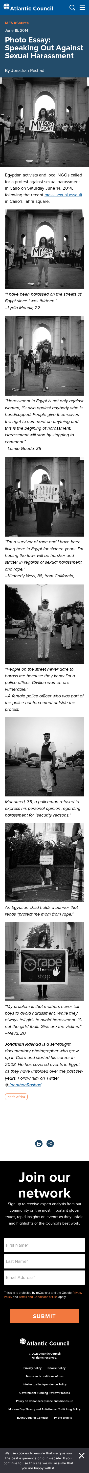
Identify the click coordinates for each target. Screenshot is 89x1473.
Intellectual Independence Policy (45, 1384)
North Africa (16, 1097)
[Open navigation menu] (82, 7)
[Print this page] (39, 1143)
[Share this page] (50, 1143)
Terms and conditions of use (45, 1376)
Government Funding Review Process (44, 1393)
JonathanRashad (24, 1085)
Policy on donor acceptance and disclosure (44, 1401)
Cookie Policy (56, 1368)
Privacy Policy (32, 1368)
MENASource (17, 23)
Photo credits (63, 1417)
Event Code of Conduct (32, 1417)
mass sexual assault (63, 195)
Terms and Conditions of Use (38, 1297)
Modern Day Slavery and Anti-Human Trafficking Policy (44, 1409)
